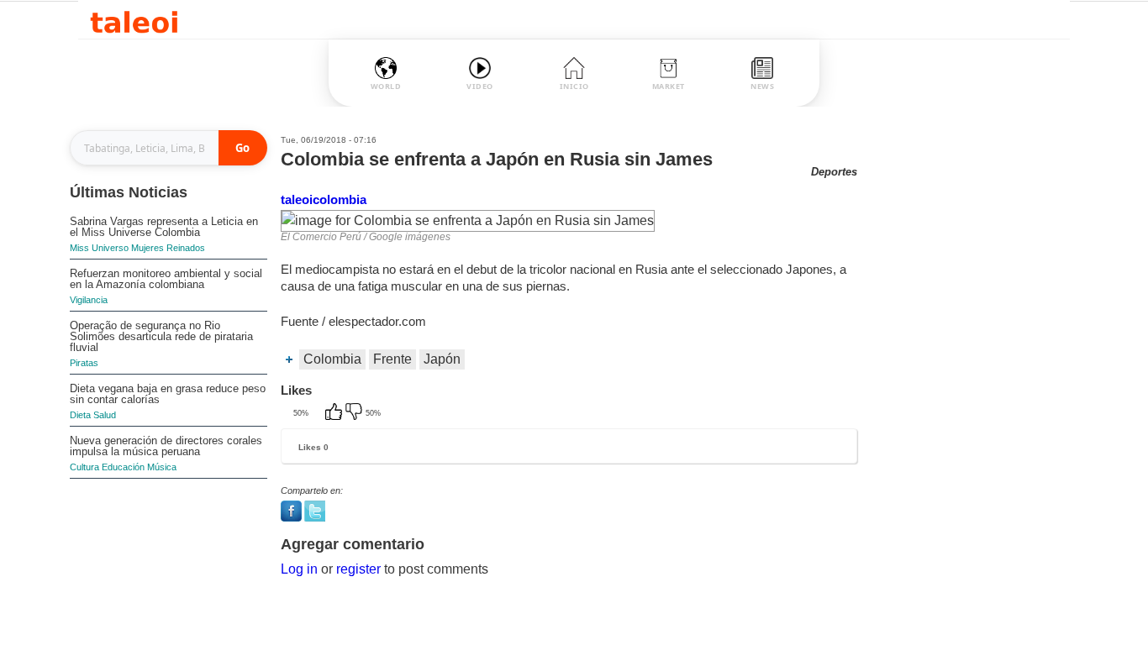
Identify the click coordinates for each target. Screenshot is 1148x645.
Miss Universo (99, 248)
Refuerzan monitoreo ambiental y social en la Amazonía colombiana (166, 279)
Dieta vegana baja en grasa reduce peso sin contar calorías (168, 394)
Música (161, 467)
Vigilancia (89, 300)
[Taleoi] (134, 20)
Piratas (84, 363)
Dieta (80, 415)
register (358, 569)
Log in (299, 569)
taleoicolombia (323, 199)
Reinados (185, 248)
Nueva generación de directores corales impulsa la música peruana (166, 446)
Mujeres (147, 248)
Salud (104, 415)
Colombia (332, 359)
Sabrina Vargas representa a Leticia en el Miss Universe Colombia (164, 227)
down (355, 413)
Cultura (84, 467)
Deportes (834, 171)
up (335, 413)
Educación (123, 467)
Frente (392, 359)
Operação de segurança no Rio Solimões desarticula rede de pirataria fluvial (161, 336)
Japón (442, 359)
